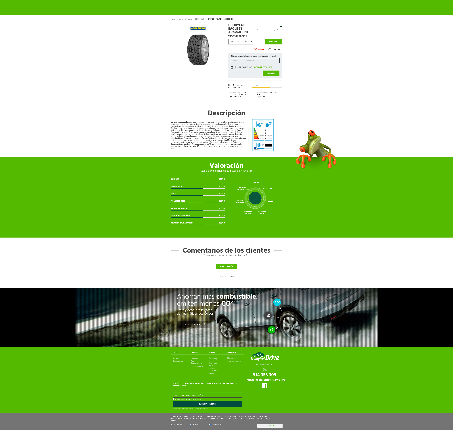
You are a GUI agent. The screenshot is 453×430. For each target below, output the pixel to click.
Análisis (195, 425)
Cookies (212, 373)
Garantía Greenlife (234, 361)
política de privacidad (262, 67)
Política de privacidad (213, 359)
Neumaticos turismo (185, 19)
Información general (213, 364)
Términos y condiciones (213, 369)
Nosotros (194, 358)
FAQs (175, 364)
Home (173, 19)
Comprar (273, 42)
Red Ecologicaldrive (196, 362)
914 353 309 (264, 374)
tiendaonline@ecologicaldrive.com (266, 380)
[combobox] (240, 41)
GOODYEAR (199, 19)
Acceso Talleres (197, 366)
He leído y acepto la (252, 67)
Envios (175, 358)
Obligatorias (178, 425)
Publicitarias (216, 425)
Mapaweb (231, 358)
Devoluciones (178, 361)
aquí (180, 420)
